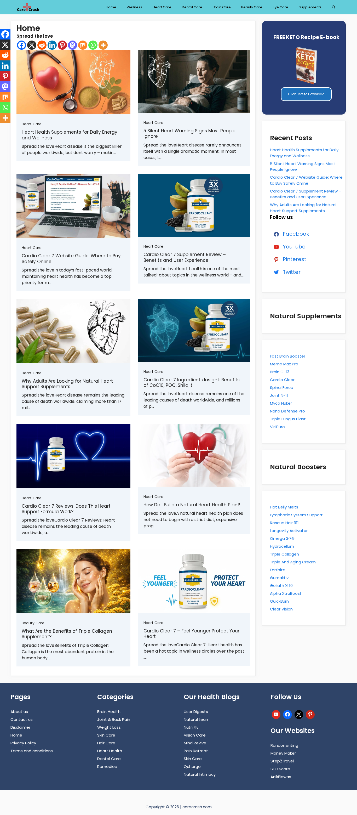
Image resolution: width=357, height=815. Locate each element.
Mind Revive (195, 743)
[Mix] (82, 45)
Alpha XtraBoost (286, 593)
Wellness (134, 7)
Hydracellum (282, 546)
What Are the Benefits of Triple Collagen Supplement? (67, 634)
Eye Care (280, 7)
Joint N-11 (279, 395)
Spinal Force (281, 387)
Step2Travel (282, 761)
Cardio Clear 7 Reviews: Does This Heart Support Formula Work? (66, 509)
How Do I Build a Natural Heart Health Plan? (191, 505)
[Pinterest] (62, 45)
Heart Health (109, 751)
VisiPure (277, 426)
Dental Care (192, 7)
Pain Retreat (196, 751)
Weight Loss (109, 727)
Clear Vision (281, 609)
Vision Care (195, 735)
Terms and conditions (31, 751)
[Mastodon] (72, 45)
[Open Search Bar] (334, 7)
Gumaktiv (279, 577)
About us (19, 711)
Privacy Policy (23, 743)
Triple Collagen (284, 554)
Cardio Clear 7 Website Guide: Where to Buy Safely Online (71, 258)
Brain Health (108, 711)
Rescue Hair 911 (284, 522)
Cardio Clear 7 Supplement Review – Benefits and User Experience (184, 257)
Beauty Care (251, 7)
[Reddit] (42, 45)
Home (111, 7)
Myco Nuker (281, 403)
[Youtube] (276, 714)
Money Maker (283, 753)
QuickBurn (279, 601)
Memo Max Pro (284, 364)
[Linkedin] (52, 45)
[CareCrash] (27, 7)
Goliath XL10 (281, 585)
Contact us (21, 719)
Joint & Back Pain (113, 719)
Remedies (107, 766)
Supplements (310, 7)
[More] (103, 45)
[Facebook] (21, 45)
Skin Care (106, 735)
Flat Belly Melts (284, 507)
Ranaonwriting (284, 745)
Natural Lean (196, 719)
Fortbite (277, 570)
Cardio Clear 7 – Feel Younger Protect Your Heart (191, 633)
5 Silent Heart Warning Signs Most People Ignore (189, 133)
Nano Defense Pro (287, 411)
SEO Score (280, 769)
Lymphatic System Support (296, 515)
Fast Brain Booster (287, 356)
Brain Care (222, 7)
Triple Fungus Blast (288, 419)
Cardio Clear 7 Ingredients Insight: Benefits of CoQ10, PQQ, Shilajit (191, 382)
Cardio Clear (282, 379)
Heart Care (162, 7)
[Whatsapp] (92, 45)
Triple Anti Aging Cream (293, 562)
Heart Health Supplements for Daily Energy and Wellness (69, 135)
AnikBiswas (280, 776)
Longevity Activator (289, 530)
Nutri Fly (191, 727)
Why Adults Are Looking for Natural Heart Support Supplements (67, 384)
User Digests (196, 711)
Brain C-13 (279, 372)
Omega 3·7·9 (282, 538)
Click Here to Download (306, 94)
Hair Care (106, 743)
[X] (31, 45)
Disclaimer (20, 727)
